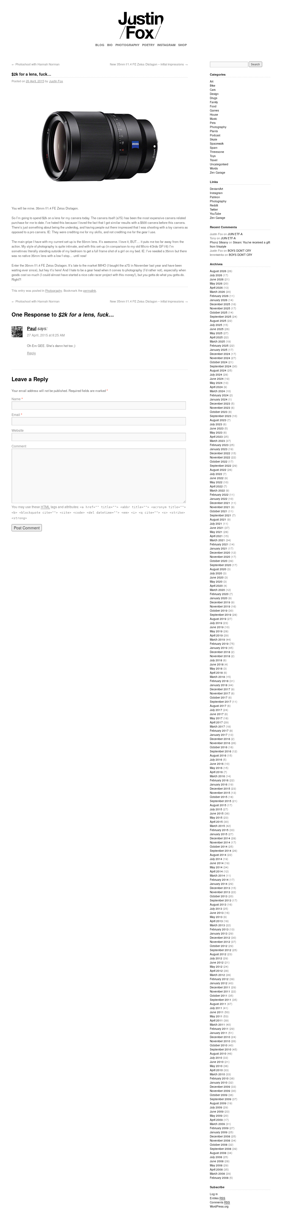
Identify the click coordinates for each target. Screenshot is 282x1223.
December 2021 (220, 503)
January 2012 (218, 983)
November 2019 (220, 606)
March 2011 (217, 1024)
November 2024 (220, 358)
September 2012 (220, 950)
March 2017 (217, 726)
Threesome (217, 152)
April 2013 (216, 921)
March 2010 (217, 1074)
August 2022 (218, 470)
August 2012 (218, 954)
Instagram (216, 193)
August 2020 (218, 569)
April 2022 (216, 486)
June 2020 (217, 577)
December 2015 (220, 788)
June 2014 (217, 863)
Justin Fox (56, 81)
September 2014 (220, 851)
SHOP (182, 45)
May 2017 (216, 718)
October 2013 (218, 896)
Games (214, 110)
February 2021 (219, 544)
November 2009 (220, 1091)
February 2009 (219, 1128)
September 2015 (220, 801)
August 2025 (218, 321)
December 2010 (220, 1037)
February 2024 (219, 395)
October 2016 (218, 747)
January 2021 (218, 548)
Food (213, 106)
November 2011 (220, 991)
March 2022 (217, 490)
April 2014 (216, 871)
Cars (213, 90)
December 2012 (220, 938)
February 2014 (219, 880)
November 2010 (220, 1041)
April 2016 (216, 772)
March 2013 (217, 925)
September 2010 (220, 1049)
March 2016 (217, 776)
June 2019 (217, 627)
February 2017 (219, 731)
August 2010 (218, 1053)
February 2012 (219, 979)
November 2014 (220, 842)
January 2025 (218, 350)
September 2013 (220, 900)
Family (214, 102)
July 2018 (216, 660)
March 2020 (217, 590)
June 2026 (217, 279)
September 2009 (220, 1099)
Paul (31, 328)
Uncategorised (219, 164)
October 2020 (218, 561)
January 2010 (218, 1082)
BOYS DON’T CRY (239, 251)
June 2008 (217, 1161)
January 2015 (218, 834)
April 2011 (216, 1020)
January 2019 (218, 648)
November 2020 (220, 557)
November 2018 (220, 656)
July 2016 (216, 760)
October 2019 (218, 610)
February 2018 (219, 681)
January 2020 (218, 598)
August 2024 (218, 370)
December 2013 (220, 888)
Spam (213, 148)
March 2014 (217, 875)
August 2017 (218, 706)
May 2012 (216, 967)
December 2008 (220, 1136)
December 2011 (220, 987)
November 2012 (220, 942)
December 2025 (220, 304)
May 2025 (216, 333)
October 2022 (218, 461)
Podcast (215, 135)
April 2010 (216, 1070)
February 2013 (219, 929)
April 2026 (216, 288)
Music (213, 119)
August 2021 (218, 519)
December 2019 (220, 602)
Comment (19, 446)
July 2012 (216, 958)
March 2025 (217, 341)
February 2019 (219, 644)
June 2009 (217, 1111)
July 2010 (216, 1058)
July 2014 (216, 859)
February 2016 (219, 780)
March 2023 (217, 441)
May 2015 (216, 817)
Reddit (214, 205)
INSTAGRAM (166, 45)
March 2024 (217, 391)
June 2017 (217, 714)
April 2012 (216, 971)
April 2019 (216, 635)
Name (17, 398)
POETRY (148, 45)
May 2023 (216, 432)
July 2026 (216, 275)
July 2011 (216, 1008)
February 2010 (219, 1078)
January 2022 (218, 499)
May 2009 (216, 1116)
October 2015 (218, 797)
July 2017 (216, 710)
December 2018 (220, 652)
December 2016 (220, 739)
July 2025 (216, 325)
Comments (220, 1202)
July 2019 (216, 623)
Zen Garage (217, 172)
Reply (31, 353)
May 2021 (216, 532)
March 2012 (217, 975)
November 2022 (220, 457)
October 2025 (218, 312)
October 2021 (218, 511)
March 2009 (217, 1124)
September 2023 (220, 416)
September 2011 (220, 1000)
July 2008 (216, 1157)
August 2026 (218, 271)
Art (211, 81)
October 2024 (218, 362)
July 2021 (216, 524)
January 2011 (218, 1033)
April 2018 (216, 673)
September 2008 (220, 1149)
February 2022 (219, 495)
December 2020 (220, 553)
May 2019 (216, 631)
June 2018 (217, 664)
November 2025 (220, 308)
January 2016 (218, 784)
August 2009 (218, 1103)
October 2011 (218, 995)
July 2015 (216, 809)
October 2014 (218, 846)
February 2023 (219, 445)
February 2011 (219, 1029)
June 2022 (217, 478)
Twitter (214, 209)
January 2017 (218, 735)
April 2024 (216, 387)
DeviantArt (216, 189)
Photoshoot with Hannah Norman (35, 64)
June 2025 (217, 329)
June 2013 (217, 913)
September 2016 (220, 751)
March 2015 (217, 826)
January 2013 (218, 933)
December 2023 (220, 403)
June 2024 (217, 379)
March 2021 (217, 540)
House (214, 114)
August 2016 (218, 755)
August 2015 (218, 805)
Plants (214, 131)
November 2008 (220, 1140)
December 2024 (220, 354)
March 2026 (217, 292)
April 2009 (216, 1120)
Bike (212, 85)
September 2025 (220, 317)
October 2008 (218, 1145)
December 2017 (220, 689)
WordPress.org (219, 1206)
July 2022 (216, 474)
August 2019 (218, 619)
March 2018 (217, 677)
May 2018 (216, 668)
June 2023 (217, 428)
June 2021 (217, 528)
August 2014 (218, 855)
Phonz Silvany (219, 242)
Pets (213, 123)
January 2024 (218, 399)
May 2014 (216, 867)
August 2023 (218, 420)
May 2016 (216, 768)
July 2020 (216, 573)
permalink (89, 290)
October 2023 (218, 412)
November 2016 (220, 743)
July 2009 (216, 1107)
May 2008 (216, 1165)
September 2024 (220, 366)
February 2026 (219, 296)
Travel (213, 160)
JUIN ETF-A (235, 234)
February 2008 (219, 1178)
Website (18, 430)
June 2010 (217, 1062)
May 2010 (216, 1066)
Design (214, 94)
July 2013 (216, 909)
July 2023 (216, 424)
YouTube (215, 214)
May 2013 (216, 917)
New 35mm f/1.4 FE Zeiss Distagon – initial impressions (149, 64)
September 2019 (220, 615)
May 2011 (216, 1016)
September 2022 (220, 466)
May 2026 (216, 283)
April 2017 (216, 722)
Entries (217, 1198)
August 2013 (218, 904)
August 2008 (218, 1153)
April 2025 (216, 337)
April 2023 (216, 437)
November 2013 (220, 892)
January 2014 (218, 884)
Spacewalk (217, 143)
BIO (110, 45)
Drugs (213, 98)
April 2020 (216, 586)
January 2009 (218, 1132)
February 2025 (219, 345)
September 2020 (220, 565)
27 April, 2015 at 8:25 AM (46, 335)
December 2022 (220, 453)
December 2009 (220, 1087)
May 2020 (216, 581)
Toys (213, 156)
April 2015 (216, 822)
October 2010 (218, 1045)
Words (214, 168)
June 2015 (217, 813)
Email (17, 414)
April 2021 (216, 536)
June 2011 (217, 1012)
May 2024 (216, 383)
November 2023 (220, 408)
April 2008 (216, 1169)
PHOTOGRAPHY (127, 45)
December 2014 (220, 838)
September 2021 (220, 515)
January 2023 (218, 449)
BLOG (99, 45)
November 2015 (220, 793)
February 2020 (219, 594)
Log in (214, 1194)
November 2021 (220, 507)
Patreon (215, 197)
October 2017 (218, 697)
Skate (213, 139)
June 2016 (217, 764)
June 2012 (217, 962)
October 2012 (218, 946)
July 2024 (216, 374)
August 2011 (218, 1004)
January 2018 (218, 685)
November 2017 (220, 693)
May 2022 (216, 482)
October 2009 (218, 1095)
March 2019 (217, 639)
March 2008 (217, 1174)
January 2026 (218, 300)
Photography (53, 290)
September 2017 (220, 702)
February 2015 (219, 830)
